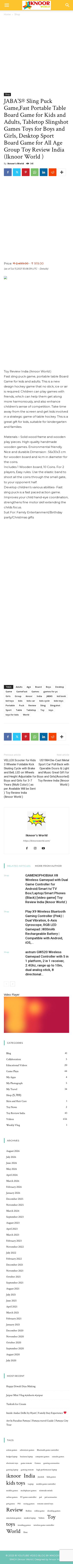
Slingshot (55, 705)
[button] (6, 5)
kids (20, 700)
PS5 (19, 1503)
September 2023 (15, 1217)
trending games (24, 1525)
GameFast (21, 691)
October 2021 (13, 1276)
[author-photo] (36, 830)
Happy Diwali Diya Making (20, 1386)
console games (58, 1456)
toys (51, 710)
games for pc (50, 691)
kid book (61, 696)
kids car (31, 700)
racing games (28, 1503)
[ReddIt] (52, 172)
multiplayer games (28, 1490)
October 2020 (13, 1342)
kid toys (10, 700)
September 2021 (14, 1282)
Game (9, 691)
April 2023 (12, 1229)
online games (12, 1497)
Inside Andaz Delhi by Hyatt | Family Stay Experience (34, 1413)
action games (11, 1450)
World (26, 714)
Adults (19, 686)
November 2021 (14, 1270)
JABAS (49, 696)
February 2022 (14, 1259)
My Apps (11, 1077)
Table (19, 710)
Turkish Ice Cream (16, 1404)
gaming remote (27, 1469)
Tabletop (31, 710)
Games (35, 691)
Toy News (11, 1107)
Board (38, 686)
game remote (26, 1463)
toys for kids (12, 714)
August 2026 (13, 1151)
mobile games (12, 1490)
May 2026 (11, 1169)
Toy (42, 710)
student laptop (30, 1518)
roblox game (39, 1511)
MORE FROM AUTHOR (48, 865)
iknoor (29, 696)
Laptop (30, 1484)
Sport (8, 710)
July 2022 (11, 1253)
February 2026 (14, 1187)
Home (7, 14)
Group (18, 696)
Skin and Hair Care (16, 1101)
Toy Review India (15, 1113)
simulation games (13, 1518)
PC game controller (28, 1497)
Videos (10, 1119)
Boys (48, 686)
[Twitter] (17, 172)
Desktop (59, 686)
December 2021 (14, 1264)
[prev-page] (6, 984)
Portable (10, 705)
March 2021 (12, 1312)
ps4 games (10, 1503)
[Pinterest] (26, 172)
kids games (51, 1477)
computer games (42, 1456)
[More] (62, 172)
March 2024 (12, 1211)
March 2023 (12, 1235)
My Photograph (14, 1083)
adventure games (27, 1450)
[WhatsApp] (35, 172)
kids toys (58, 700)
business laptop (26, 1456)
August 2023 (12, 1223)
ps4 (40, 1497)
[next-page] (12, 984)
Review (32, 705)
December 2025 (14, 1199)
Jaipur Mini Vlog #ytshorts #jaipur (24, 1395)
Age (29, 686)
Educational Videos (16, 1065)
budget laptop (11, 1456)
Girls (8, 696)
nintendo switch (46, 1490)
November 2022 (15, 1247)
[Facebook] (8, 172)
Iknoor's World (15, 163)
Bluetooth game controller (48, 1450)
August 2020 (13, 1354)
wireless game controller (43, 1525)
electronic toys (12, 1463)
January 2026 (13, 1193)
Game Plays (12, 1071)
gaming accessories (51, 1463)
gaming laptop (12, 1469)
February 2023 (14, 1241)
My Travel (11, 1089)
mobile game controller (46, 1484)
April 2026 (12, 1175)
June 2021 (11, 1300)
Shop (17, 14)
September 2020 (15, 1348)
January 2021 (13, 1324)
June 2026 (11, 1163)
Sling (43, 705)
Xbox (25, 1532)
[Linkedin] (43, 172)
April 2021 (11, 1306)
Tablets (41, 1518)
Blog (8, 1053)
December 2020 (14, 1330)
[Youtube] (44, 848)
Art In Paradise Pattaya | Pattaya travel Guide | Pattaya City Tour (37, 1423)
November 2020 (15, 1336)
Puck (21, 705)
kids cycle (44, 700)
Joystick (41, 1477)
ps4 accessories (51, 1497)
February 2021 (13, 1318)
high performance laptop (46, 1469)
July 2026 (11, 1157)
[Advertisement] (36, 55)
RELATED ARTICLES (18, 865)
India (39, 696)
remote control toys (45, 1503)
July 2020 (11, 1360)
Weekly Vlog (13, 1125)
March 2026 (12, 1181)
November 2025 (15, 1205)
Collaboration (13, 1059)
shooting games (53, 1511)
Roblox (29, 1511)
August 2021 (12, 1288)
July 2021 (11, 1294)
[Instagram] (36, 848)
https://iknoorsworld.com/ (36, 840)
